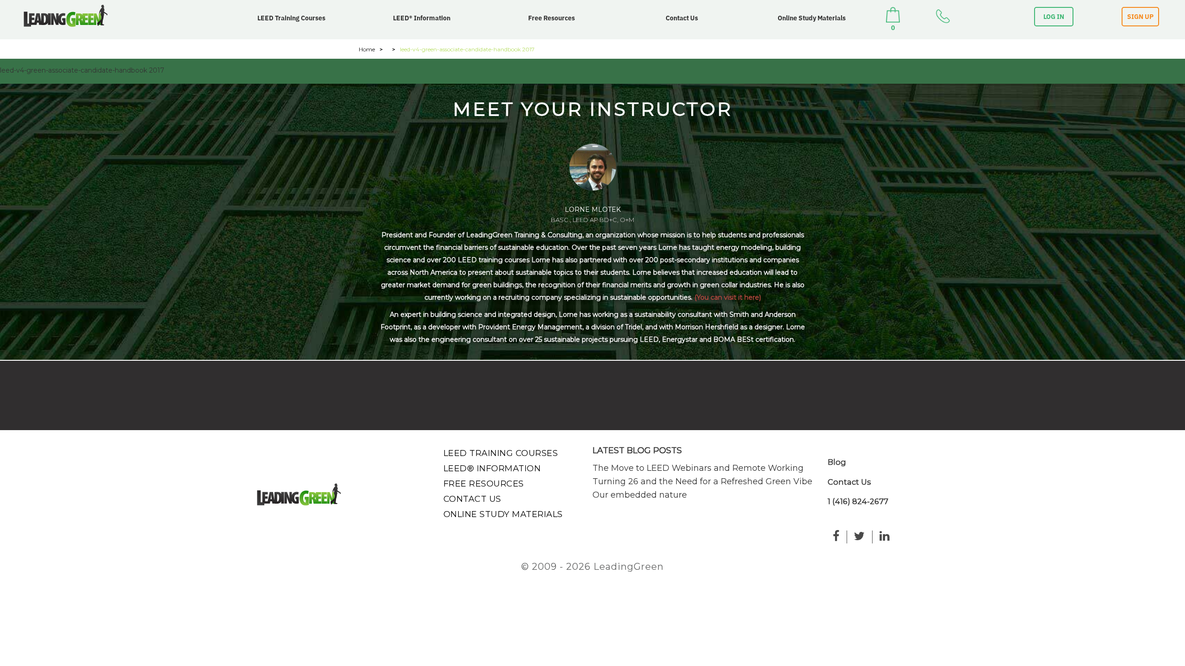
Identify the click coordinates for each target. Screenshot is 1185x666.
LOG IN (1053, 16)
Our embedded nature (639, 495)
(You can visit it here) (727, 297)
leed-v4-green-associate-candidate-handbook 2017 (82, 70)
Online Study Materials (812, 18)
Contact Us (682, 18)
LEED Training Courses (291, 18)
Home (367, 49)
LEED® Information (421, 18)
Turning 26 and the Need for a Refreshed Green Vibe (702, 481)
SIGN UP (1140, 16)
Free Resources (551, 18)
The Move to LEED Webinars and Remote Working (698, 468)
